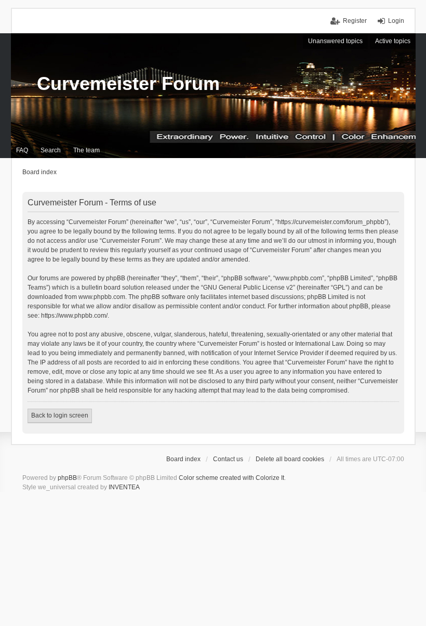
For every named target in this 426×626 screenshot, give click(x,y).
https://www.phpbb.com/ (74, 315)
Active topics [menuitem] (392, 41)
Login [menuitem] (396, 20)
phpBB (67, 477)
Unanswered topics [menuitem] (335, 41)
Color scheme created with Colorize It (231, 477)
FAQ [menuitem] (22, 150)
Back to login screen (59, 415)
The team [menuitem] (86, 150)
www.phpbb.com (101, 297)
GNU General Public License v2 (248, 287)
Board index (183, 459)
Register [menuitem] (355, 20)
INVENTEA (124, 487)
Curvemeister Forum (128, 83)
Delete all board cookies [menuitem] (290, 459)
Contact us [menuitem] (228, 459)
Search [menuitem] (51, 150)
